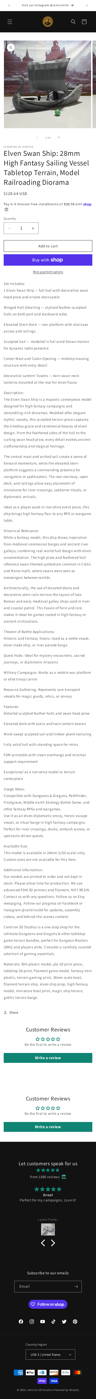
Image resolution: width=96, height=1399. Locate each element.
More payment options (48, 272)
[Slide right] (58, 137)
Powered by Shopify (66, 1390)
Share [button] (13, 1012)
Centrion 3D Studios (40, 1390)
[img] (48, 1170)
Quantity (10, 218)
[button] (9, 21)
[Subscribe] (76, 1286)
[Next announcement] (86, 5)
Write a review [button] (48, 1057)
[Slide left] (37, 137)
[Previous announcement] (9, 5)
